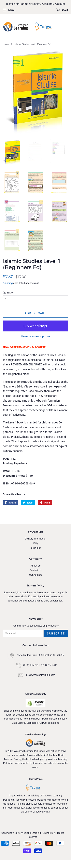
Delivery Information (35, 538)
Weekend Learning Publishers (37, 833)
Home (6, 44)
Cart (65, 10)
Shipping (8, 283)
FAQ (35, 543)
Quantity (8, 292)
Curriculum (35, 548)
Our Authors (35, 574)
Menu (11, 10)
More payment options (35, 336)
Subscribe (56, 633)
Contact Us (35, 570)
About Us (35, 565)
